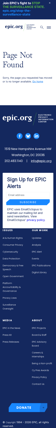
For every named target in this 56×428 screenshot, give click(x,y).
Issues (8, 230)
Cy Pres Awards (40, 370)
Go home (37, 81)
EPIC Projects (39, 328)
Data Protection (11, 258)
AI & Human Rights (13, 238)
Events (35, 258)
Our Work (40, 230)
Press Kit (7, 335)
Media (7, 320)
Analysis (36, 244)
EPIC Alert (37, 251)
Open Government (13, 276)
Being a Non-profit (42, 363)
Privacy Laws (10, 297)
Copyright (11, 422)
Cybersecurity (10, 251)
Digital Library (39, 272)
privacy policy (36, 220)
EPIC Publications (41, 265)
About (37, 320)
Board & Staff (39, 335)
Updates (36, 238)
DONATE (23, 407)
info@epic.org (41, 161)
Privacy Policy (39, 377)
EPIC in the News (11, 328)
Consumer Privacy (13, 244)
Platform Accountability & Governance (12, 287)
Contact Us (38, 384)
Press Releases (11, 341)
